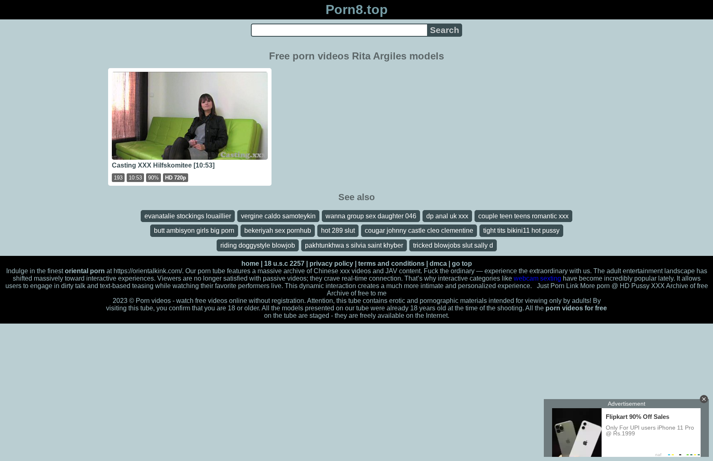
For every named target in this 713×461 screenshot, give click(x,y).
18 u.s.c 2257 (284, 263)
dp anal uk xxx (447, 216)
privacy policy (331, 263)
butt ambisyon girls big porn (194, 230)
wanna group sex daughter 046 (371, 216)
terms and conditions (391, 263)
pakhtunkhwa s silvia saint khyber (354, 245)
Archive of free (348, 293)
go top (462, 263)
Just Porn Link (557, 285)
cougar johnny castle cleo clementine (419, 230)
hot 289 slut (338, 230)
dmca (438, 263)
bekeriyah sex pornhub (277, 230)
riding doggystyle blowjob (257, 245)
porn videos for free (576, 308)
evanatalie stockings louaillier (187, 216)
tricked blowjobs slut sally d (453, 245)
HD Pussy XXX (642, 285)
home (250, 263)
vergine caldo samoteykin (278, 216)
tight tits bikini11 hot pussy (521, 230)
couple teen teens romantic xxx (523, 216)
